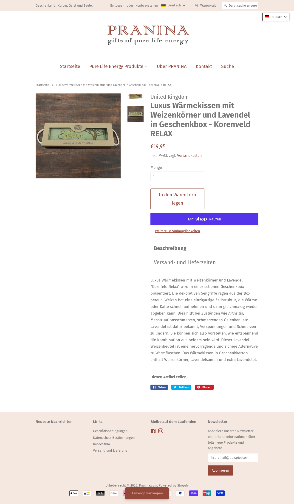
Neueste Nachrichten (54, 421)
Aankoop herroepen (147, 493)
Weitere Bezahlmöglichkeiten (177, 231)
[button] (276, 17)
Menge (156, 167)
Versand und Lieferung (110, 450)
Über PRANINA (172, 66)
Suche (227, 66)
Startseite (70, 66)
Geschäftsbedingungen (110, 431)
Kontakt (204, 66)
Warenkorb (208, 6)
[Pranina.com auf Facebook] (153, 432)
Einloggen (117, 6)
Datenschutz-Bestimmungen (114, 438)
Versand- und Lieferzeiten (185, 262)
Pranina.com (148, 485)
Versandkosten (189, 155)
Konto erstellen (147, 6)
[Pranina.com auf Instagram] (160, 432)
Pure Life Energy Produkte (116, 66)
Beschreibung (170, 248)
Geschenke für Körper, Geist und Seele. (64, 6)
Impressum (101, 444)
